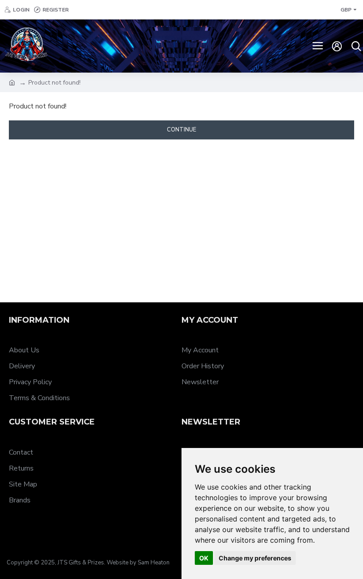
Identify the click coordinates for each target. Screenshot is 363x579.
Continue (181, 130)
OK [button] (204, 558)
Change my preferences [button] (255, 558)
